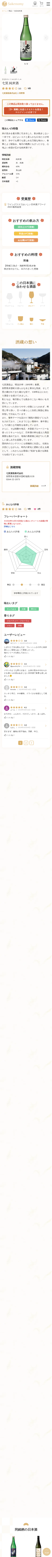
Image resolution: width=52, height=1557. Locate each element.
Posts (43, 120)
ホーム (4, 11)
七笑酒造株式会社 (9, 93)
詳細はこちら (9, 526)
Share (31, 120)
